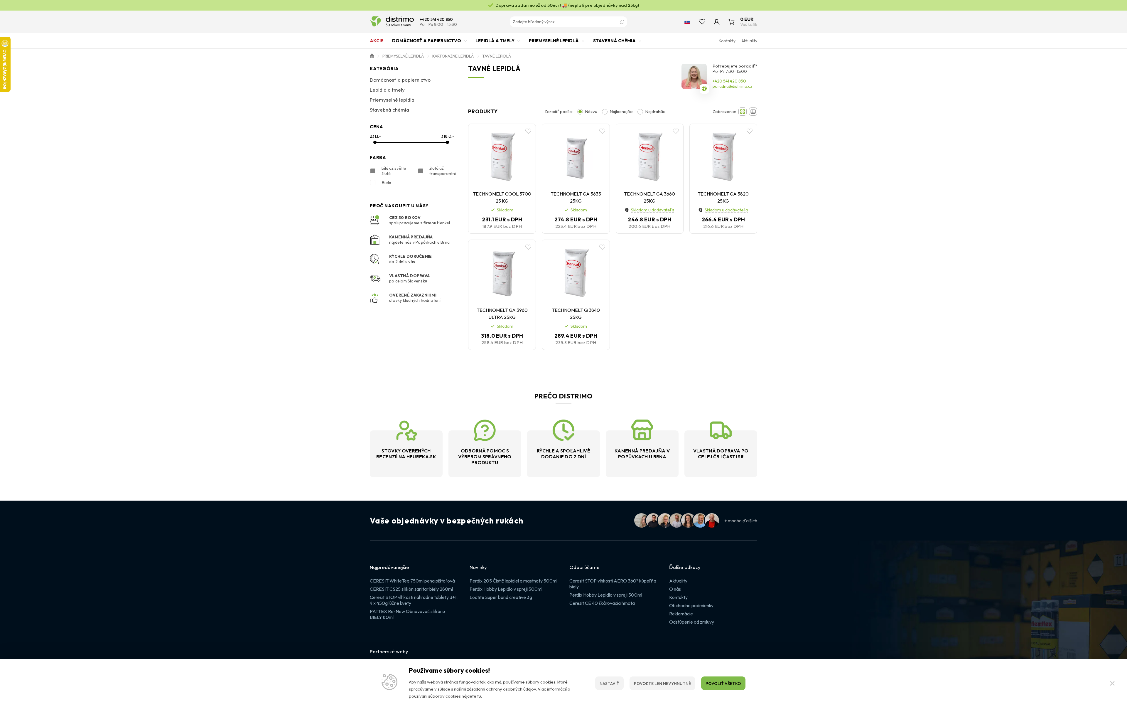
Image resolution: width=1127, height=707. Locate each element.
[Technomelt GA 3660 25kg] (649, 156)
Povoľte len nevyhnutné (662, 683)
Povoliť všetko (723, 683)
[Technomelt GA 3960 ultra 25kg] (502, 272)
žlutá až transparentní (442, 170)
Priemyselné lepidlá (554, 40)
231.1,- (375, 136)
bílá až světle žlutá (394, 170)
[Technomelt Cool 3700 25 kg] (502, 156)
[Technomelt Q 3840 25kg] (575, 272)
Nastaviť (609, 683)
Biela (386, 182)
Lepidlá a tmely (494, 40)
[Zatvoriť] (1112, 683)
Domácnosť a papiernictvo (426, 40)
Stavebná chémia (614, 40)
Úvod (372, 55)
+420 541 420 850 (436, 19)
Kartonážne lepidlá (453, 56)
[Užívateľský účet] (716, 22)
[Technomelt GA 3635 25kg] (575, 156)
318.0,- (447, 136)
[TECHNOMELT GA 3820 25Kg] (723, 156)
